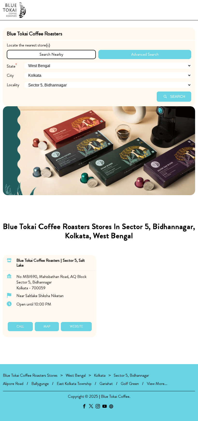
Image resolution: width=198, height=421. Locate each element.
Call (20, 326)
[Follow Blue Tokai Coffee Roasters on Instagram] (99, 407)
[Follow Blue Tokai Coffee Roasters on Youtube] (105, 407)
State (12, 65)
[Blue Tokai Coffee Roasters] (14, 10)
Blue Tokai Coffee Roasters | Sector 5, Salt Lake (50, 262)
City (10, 75)
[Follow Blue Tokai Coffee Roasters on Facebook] (85, 407)
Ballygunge (40, 383)
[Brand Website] (112, 407)
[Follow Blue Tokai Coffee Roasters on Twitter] (92, 407)
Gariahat (106, 383)
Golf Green (130, 383)
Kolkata (100, 375)
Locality (13, 85)
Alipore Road (13, 383)
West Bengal (76, 375)
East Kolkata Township (74, 383)
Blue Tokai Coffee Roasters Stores (30, 375)
